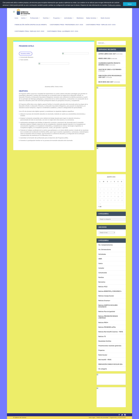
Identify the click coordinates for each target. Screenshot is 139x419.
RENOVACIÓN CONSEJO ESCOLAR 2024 (110, 364)
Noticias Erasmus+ (104, 300)
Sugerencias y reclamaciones (118, 417)
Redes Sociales (91, 18)
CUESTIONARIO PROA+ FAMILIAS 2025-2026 (101, 24)
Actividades (68, 18)
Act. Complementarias (105, 245)
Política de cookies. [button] (114, 5)
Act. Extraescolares (104, 249)
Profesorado (34, 18)
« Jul (99, 206)
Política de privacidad (102, 417)
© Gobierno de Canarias (19, 417)
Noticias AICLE (102, 286)
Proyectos (56, 18)
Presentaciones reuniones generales (109, 346)
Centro (23, 18)
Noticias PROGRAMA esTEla (107, 327)
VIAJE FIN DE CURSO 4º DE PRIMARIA (109, 69)
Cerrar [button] (130, 4)
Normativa (101, 282)
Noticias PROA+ (103, 322)
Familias (46, 18)
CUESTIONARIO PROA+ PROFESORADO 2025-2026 (66, 24)
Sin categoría (102, 369)
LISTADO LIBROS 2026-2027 (107, 54)
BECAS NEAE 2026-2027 (105, 82)
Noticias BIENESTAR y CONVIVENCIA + (110, 291)
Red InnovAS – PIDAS (104, 360)
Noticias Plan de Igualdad (106, 311)
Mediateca (80, 18)
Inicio (16, 18)
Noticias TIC (102, 336)
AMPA (100, 259)
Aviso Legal (92, 417)
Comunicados (102, 273)
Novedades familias (104, 341)
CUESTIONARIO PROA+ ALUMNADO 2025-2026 (62, 31)
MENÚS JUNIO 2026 (104, 58)
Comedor (101, 268)
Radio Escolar (105, 18)
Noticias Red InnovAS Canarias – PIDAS (110, 332)
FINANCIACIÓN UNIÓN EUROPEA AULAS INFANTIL (31, 24)
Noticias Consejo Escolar (106, 296)
